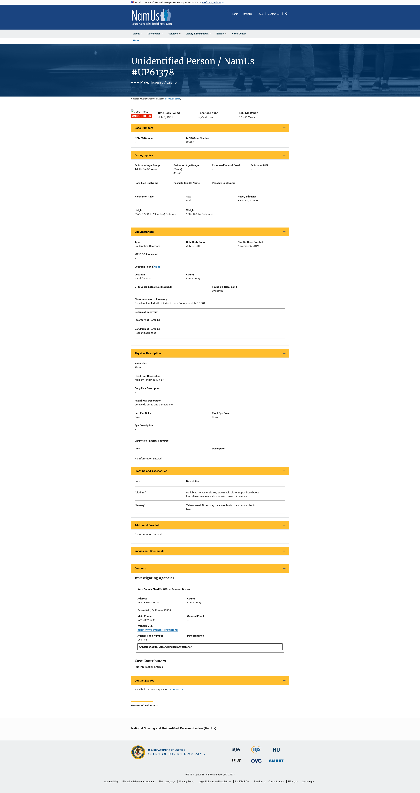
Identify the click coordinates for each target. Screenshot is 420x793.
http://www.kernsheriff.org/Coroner (157, 629)
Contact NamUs (144, 680)
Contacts (140, 568)
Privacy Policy (187, 781)
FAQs (260, 13)
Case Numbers (144, 128)
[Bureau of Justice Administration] (236, 748)
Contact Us (274, 13)
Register (247, 13)
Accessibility (111, 781)
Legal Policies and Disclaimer (215, 781)
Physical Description (148, 353)
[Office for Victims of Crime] (256, 760)
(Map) (156, 266)
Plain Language (167, 781)
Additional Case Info (147, 525)
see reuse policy (172, 98)
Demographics (144, 155)
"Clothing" (140, 492)
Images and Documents (150, 551)
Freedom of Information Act (269, 781)
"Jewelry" (140, 505)
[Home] (151, 17)
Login (235, 13)
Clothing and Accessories (151, 471)
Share (286, 14)
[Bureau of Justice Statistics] (256, 752)
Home (136, 40)
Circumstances (144, 231)
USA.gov (293, 781)
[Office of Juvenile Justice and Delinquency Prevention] (236, 761)
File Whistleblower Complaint (138, 781)
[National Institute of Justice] (276, 748)
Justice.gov (308, 781)
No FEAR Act (242, 781)
